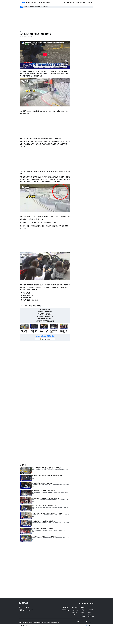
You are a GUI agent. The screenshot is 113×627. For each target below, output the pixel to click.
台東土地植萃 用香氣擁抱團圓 (45, 311)
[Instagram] (87, 603)
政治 (74, 2)
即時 (68, 2)
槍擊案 (38, 305)
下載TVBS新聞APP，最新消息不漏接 (45, 335)
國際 (81, 2)
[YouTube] (90, 603)
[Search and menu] (92, 2)
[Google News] (93, 603)
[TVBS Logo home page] (25, 2)
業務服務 (89, 612)
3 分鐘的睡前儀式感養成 (45, 314)
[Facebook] (79, 603)
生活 (71, 2)
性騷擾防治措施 (75, 611)
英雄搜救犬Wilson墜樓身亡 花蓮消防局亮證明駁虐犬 (35, 6)
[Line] (82, 603)
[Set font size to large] (92, 625)
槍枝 (22, 305)
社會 (84, 2)
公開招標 (89, 611)
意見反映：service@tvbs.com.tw (26, 609)
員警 (34, 305)
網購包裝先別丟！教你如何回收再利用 (45, 322)
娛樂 (78, 2)
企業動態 (82, 611)
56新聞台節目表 (65, 611)
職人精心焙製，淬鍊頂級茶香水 (45, 313)
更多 (87, 2)
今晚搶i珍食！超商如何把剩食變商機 (45, 320)
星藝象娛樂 (83, 616)
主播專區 (82, 614)
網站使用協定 (74, 612)
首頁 (65, 2)
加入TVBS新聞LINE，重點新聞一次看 (45, 337)
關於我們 (64, 609)
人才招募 (82, 612)
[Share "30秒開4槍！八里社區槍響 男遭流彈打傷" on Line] (21, 625)
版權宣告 (73, 614)
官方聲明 (89, 614)
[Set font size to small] (86, 625)
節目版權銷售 (90, 609)
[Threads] (85, 603)
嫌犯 (26, 305)
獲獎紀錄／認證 (91, 616)
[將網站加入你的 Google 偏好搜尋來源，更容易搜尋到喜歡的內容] (45, 339)
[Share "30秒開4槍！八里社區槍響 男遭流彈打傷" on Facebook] (26, 625)
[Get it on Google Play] (90, 621)
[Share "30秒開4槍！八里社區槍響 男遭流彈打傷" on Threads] (23, 625)
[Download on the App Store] (81, 621)
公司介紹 (82, 609)
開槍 (30, 305)
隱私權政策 (74, 609)
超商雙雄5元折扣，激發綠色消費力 (45, 319)
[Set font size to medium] (89, 625)
